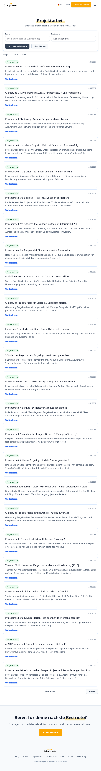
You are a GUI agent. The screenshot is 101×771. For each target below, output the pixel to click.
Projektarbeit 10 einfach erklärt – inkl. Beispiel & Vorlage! (35, 539)
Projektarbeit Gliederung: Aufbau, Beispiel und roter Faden (36, 119)
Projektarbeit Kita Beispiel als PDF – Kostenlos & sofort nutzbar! (38, 250)
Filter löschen (40, 46)
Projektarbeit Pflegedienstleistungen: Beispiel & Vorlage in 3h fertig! (41, 434)
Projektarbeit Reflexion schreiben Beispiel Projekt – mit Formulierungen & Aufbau (48, 670)
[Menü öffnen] (95, 4)
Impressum (37, 756)
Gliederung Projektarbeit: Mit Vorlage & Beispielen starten (36, 302)
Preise (25, 756)
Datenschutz (51, 756)
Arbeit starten (50, 732)
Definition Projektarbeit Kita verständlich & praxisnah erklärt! (37, 276)
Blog (17, 756)
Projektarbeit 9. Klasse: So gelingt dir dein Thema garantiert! (37, 460)
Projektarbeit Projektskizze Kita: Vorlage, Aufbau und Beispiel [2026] (41, 223)
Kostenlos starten (81, 4)
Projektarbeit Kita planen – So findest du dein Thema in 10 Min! (38, 171)
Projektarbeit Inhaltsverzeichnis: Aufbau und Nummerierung (37, 66)
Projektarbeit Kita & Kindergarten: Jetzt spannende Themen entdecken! (43, 617)
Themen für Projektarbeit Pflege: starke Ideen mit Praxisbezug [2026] (42, 565)
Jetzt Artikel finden (17, 46)
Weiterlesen (11, 79)
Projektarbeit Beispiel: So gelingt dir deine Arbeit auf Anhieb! (37, 591)
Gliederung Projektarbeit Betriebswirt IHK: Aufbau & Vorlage (37, 512)
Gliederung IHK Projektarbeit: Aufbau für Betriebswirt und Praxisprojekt (43, 92)
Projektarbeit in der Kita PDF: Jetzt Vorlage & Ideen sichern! (36, 407)
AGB (62, 756)
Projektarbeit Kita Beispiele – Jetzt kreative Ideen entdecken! (37, 197)
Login (67, 4)
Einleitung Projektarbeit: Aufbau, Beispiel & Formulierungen (37, 329)
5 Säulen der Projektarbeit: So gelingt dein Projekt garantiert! (37, 355)
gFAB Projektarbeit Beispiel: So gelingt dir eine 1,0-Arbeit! (35, 644)
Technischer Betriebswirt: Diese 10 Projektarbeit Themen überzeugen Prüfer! (46, 486)
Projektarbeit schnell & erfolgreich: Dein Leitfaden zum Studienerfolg (41, 145)
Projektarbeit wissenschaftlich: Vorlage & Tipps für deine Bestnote (40, 381)
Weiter (92, 691)
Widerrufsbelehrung (77, 756)
